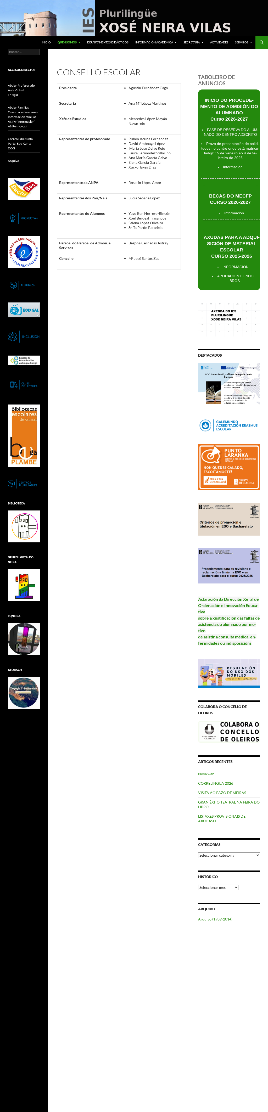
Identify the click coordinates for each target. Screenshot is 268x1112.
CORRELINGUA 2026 (215, 783)
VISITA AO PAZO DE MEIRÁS (222, 792)
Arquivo (13, 161)
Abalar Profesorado (21, 85)
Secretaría (191, 42)
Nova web (206, 774)
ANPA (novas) (17, 126)
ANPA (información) (22, 121)
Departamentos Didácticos (108, 42)
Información (233, 167)
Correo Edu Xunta (20, 139)
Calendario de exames (23, 112)
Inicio (46, 42)
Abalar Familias (18, 107)
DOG (11, 148)
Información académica (154, 42)
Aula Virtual (16, 90)
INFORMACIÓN (235, 267)
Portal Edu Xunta (19, 143)
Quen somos (67, 42)
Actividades (219, 42)
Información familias (22, 117)
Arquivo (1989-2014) (215, 919)
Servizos (241, 42)
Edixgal (13, 95)
